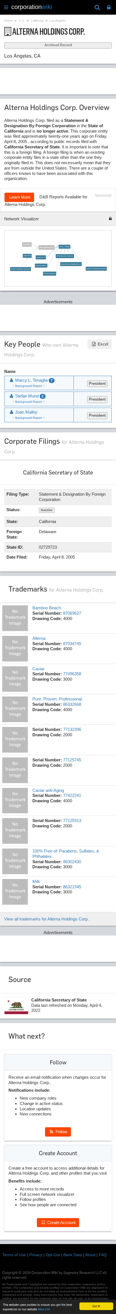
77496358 (72, 673)
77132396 (72, 729)
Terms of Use (14, 1255)
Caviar (38, 668)
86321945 (72, 886)
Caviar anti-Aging (48, 790)
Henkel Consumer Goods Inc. (64, 256)
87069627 (72, 613)
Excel (102, 344)
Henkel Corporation (41, 265)
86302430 (72, 861)
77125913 (72, 820)
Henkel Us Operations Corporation (20, 268)
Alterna (38, 638)
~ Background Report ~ (28, 386)
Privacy (35, 1255)
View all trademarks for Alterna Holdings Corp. (46, 919)
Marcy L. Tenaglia (64, 246)
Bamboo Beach (46, 607)
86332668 (72, 704)
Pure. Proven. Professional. (57, 698)
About (90, 1255)
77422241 (72, 795)
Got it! (96, 1306)
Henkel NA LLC (40, 257)
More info (44, 1309)
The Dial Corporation (49, 273)
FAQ (103, 1255)
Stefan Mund (27, 255)
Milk (36, 881)
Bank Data (72, 1255)
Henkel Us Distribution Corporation (96, 268)
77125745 (72, 759)
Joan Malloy (26, 244)
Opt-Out (53, 1255)
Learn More (19, 197)
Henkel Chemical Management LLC (71, 264)
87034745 (72, 643)
